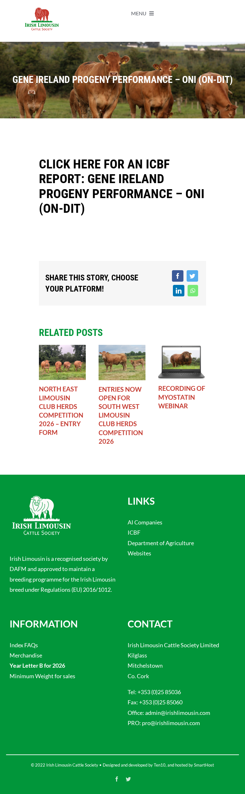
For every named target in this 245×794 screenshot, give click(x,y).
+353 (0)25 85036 (159, 691)
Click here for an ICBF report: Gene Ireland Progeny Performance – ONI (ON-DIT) (121, 186)
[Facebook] (177, 276)
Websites (139, 553)
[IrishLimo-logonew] (41, 9)
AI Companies (145, 522)
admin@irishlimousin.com (177, 712)
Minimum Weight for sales (42, 675)
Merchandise (26, 655)
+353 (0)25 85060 (160, 702)
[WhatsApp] (193, 290)
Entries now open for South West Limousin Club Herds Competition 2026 (121, 415)
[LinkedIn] (178, 290)
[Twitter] (192, 276)
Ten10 (160, 765)
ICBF (134, 532)
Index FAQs (24, 645)
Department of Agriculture (161, 542)
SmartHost (204, 765)
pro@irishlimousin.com (171, 722)
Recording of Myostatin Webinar (181, 396)
